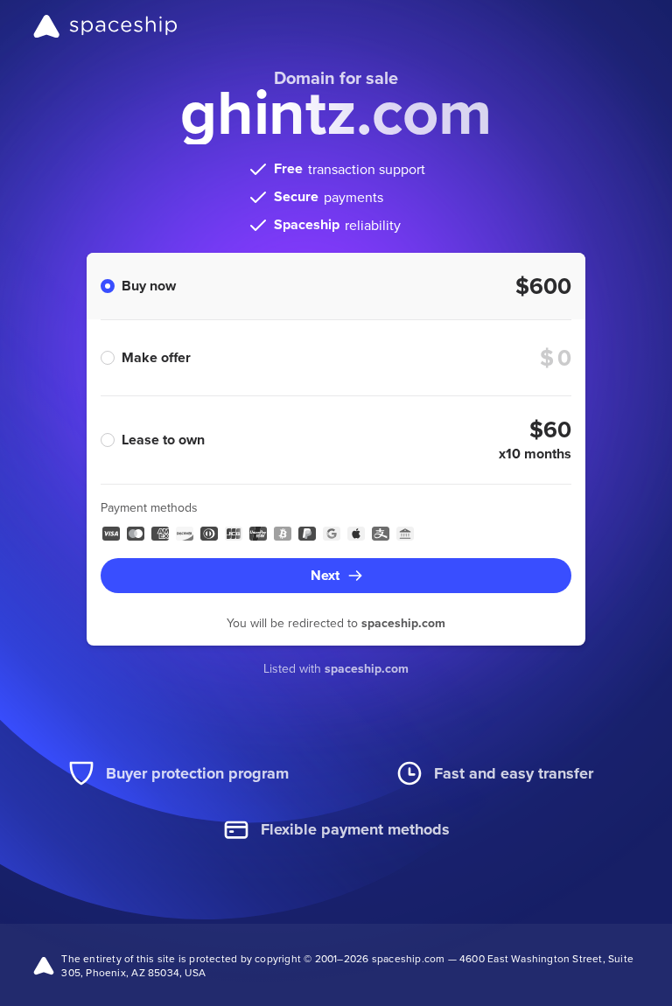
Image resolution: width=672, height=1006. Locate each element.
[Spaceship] (105, 26)
